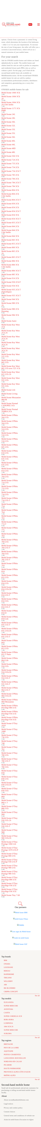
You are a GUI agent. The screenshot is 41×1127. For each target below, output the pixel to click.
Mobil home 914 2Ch (10, 278)
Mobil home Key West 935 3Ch (10, 385)
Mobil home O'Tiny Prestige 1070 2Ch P (9, 849)
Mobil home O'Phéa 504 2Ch (9, 422)
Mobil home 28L (8, 118)
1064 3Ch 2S (8, 1026)
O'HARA (7, 964)
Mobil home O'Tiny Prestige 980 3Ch (9, 872)
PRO (30, 24)
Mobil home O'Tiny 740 (9, 742)
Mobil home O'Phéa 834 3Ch (9, 600)
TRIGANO (8, 978)
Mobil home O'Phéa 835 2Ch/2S (9, 629)
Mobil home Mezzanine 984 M (11, 398)
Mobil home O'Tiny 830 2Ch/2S (9, 783)
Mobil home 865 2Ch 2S (10, 252)
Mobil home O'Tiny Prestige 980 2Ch (9, 866)
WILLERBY (8, 981)
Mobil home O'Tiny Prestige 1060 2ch (9, 843)
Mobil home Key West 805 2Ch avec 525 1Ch (10, 367)
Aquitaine (8, 1051)
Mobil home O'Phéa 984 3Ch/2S (9, 695)
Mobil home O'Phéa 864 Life (9, 659)
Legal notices (8, 1104)
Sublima (8, 1033)
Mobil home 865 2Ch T (11, 257)
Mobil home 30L (8, 122)
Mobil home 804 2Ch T (11, 200)
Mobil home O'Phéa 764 (9, 511)
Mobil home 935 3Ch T (11, 295)
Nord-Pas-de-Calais (13, 1061)
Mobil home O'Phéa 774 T (9, 523)
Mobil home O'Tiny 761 (9, 748)
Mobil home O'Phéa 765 (9, 517)
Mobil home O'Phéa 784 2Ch (9, 541)
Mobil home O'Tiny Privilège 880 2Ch (9, 878)
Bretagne (8, 1044)
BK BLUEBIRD (9, 988)
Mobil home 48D (8, 148)
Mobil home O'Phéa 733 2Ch (9, 487)
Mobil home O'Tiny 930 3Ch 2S (9, 819)
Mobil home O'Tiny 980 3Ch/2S (9, 837)
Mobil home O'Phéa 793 (9, 564)
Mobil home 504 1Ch (10, 156)
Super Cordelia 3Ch (13, 1016)
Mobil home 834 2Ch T (11, 211)
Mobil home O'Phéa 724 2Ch (9, 481)
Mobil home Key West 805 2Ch (10, 361)
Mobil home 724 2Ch (10, 160)
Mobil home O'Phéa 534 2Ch (9, 440)
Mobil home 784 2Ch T (11, 182)
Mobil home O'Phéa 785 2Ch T (9, 558)
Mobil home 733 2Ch (10, 163)
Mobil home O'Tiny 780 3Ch (9, 766)
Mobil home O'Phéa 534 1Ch (9, 434)
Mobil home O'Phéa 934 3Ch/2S (9, 671)
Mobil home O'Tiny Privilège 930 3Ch (9, 890)
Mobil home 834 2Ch (10, 207)
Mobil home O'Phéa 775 (9, 529)
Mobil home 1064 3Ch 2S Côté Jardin (10, 103)
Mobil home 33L (8, 129)
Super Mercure (11, 1006)
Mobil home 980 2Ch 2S (10, 304)
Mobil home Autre (8, 321)
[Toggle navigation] (38, 24)
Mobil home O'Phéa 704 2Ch (9, 475)
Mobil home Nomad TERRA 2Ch (9, 410)
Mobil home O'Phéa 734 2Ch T (9, 499)
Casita (7, 1013)
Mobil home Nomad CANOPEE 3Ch (9, 404)
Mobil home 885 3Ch (10, 274)
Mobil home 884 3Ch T (11, 271)
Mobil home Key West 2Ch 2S (10, 332)
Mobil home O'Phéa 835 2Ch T (9, 635)
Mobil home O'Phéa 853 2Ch (9, 647)
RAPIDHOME (9, 974)
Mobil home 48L (8, 152)
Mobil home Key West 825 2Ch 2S (10, 373)
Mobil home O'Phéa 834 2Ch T (9, 594)
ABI (5, 985)
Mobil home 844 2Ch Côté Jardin (10, 231)
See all (37, 996)
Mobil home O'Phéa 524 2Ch (9, 428)
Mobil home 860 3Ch (10, 247)
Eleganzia (9, 1002)
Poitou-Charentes (12, 1054)
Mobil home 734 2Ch (10, 167)
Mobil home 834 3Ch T (11, 219)
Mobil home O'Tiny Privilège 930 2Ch (9, 884)
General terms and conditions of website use (19, 1116)
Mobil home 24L (8, 114)
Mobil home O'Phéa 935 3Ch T (9, 683)
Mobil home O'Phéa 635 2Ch (9, 464)
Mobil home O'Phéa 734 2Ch (9, 493)
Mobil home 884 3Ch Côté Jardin (10, 266)
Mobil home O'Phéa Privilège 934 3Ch (9, 718)
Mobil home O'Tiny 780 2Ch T (9, 760)
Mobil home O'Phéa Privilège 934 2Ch (9, 712)
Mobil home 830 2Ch (10, 203)
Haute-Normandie (12, 1068)
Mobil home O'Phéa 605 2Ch (9, 446)
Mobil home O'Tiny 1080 (9, 730)
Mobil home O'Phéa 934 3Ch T (9, 677)
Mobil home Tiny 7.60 (10, 895)
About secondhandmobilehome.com (16, 1100)
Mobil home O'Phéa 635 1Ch (9, 458)
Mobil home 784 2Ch (10, 179)
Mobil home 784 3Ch (10, 186)
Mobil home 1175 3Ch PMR (10, 109)
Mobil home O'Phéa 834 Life (9, 618)
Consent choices (9, 1112)
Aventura (8, 1009)
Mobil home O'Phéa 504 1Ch (9, 416)
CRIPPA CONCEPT (11, 992)
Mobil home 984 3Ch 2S (10, 316)
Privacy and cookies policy (13, 1108)
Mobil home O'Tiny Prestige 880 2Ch (9, 855)
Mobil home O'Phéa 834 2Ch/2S (9, 588)
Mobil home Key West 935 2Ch (10, 379)
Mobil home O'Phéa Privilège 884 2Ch (9, 706)
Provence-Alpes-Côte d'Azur (17, 1072)
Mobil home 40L (8, 141)
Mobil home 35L (8, 133)
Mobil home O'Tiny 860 (9, 795)
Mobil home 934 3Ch (10, 286)
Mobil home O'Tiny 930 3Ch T (9, 825)
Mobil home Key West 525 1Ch (10, 355)
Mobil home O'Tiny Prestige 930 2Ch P (9, 861)
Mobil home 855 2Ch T (11, 244)
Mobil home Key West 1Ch (10, 326)
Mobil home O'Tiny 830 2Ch (9, 778)
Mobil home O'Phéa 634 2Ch (9, 452)
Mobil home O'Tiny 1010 (9, 724)
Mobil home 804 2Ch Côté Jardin (10, 195)
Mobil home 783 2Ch (10, 175)
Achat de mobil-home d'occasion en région (18, 1120)
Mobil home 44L (8, 144)
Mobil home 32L (8, 125)
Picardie (8, 1065)
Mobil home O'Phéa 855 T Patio (9, 653)
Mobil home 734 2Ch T (11, 171)
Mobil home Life (8, 390)
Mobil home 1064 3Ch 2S (10, 97)
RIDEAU (7, 971)
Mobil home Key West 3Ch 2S (10, 343)
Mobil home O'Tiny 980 (9, 831)
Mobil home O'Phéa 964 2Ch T (9, 689)
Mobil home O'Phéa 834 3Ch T (9, 606)
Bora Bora (9, 1020)
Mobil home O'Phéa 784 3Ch (9, 552)
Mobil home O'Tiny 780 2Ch (9, 754)
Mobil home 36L (8, 137)
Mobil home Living (9, 394)
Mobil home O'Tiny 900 (9, 813)
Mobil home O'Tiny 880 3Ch (9, 807)
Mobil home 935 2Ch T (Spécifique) (11, 290)
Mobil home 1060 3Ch (10, 93)
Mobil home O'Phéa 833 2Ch (9, 576)
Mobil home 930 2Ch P (11, 282)
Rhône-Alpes (10, 1075)
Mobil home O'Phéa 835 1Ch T (9, 623)
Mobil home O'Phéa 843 (9, 641)
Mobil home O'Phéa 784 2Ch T (9, 546)
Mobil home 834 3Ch (10, 215)
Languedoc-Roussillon (15, 1058)
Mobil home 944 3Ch (10, 299)
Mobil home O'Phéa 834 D (9, 612)
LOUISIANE (8, 967)
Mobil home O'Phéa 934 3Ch (9, 665)
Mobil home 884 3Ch (10, 261)
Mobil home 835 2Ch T (11, 222)
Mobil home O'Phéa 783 (9, 535)
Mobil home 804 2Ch (10, 190)
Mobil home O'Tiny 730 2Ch (9, 736)
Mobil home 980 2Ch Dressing (10, 310)
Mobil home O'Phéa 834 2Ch (9, 582)
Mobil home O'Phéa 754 (9, 505)
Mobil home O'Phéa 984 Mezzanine (9, 701)
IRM (5, 960)
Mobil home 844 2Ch (10, 226)
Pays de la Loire (11, 1048)
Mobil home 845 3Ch (10, 240)
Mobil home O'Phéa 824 (9, 570)
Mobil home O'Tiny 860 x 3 (9, 801)
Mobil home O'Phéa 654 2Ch (9, 469)
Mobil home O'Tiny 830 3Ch (9, 789)
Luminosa (8, 1023)
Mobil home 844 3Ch (10, 236)
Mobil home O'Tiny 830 (9, 772)
